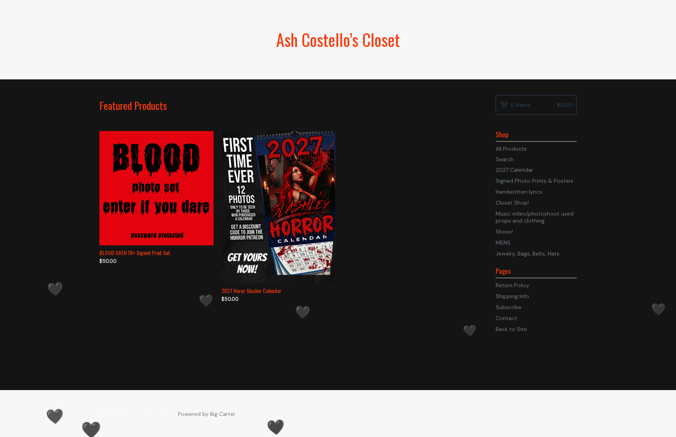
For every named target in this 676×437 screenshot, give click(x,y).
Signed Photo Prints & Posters (535, 180)
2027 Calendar (514, 169)
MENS (503, 242)
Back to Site (511, 329)
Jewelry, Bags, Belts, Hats (527, 253)
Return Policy (512, 285)
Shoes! (504, 231)
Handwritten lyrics (519, 191)
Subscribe (508, 307)
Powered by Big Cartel (206, 413)
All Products (511, 148)
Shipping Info (512, 296)
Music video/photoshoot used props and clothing (535, 217)
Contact (506, 318)
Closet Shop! (512, 202)
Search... (506, 159)
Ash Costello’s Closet (338, 39)
